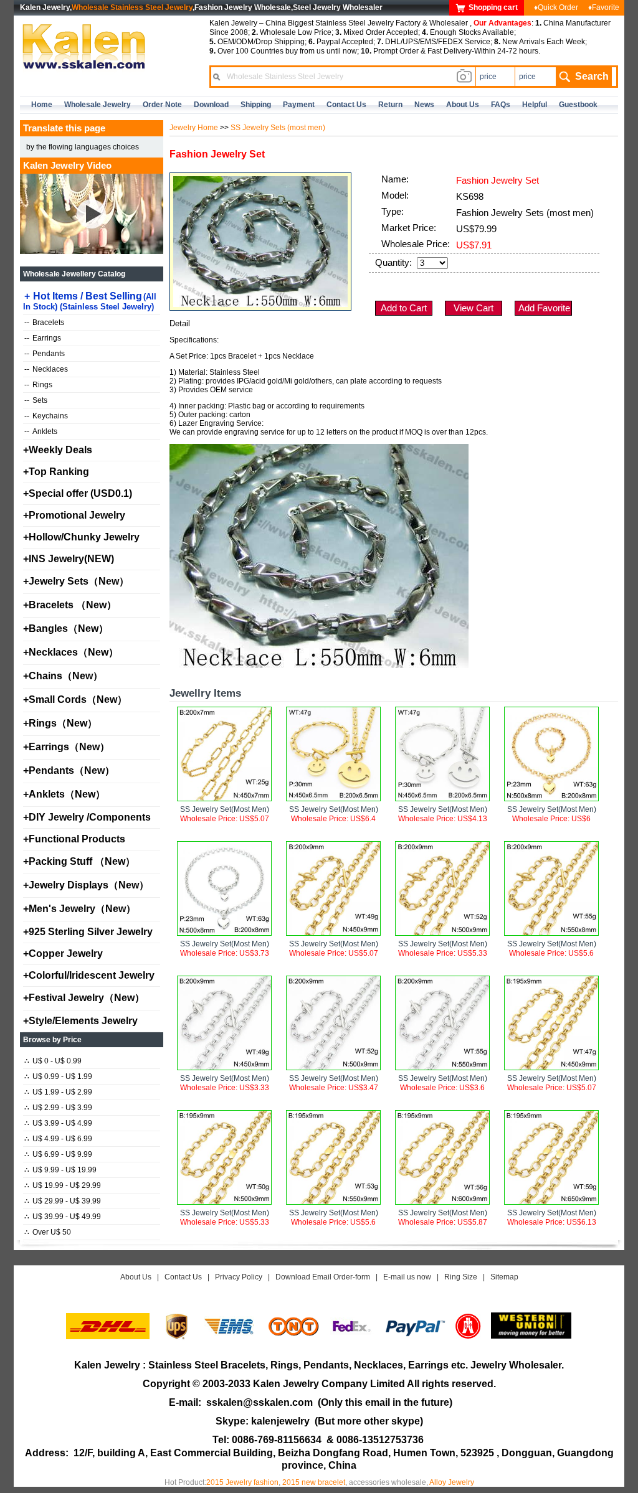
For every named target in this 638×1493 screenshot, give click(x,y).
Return (390, 104)
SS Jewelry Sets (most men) (278, 127)
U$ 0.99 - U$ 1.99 (58, 1076)
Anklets (40, 431)
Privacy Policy (238, 1277)
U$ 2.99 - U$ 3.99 (58, 1107)
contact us (346, 104)
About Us (135, 1277)
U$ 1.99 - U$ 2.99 (58, 1092)
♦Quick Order (556, 7)
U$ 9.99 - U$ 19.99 (60, 1170)
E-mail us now (407, 1277)
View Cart (473, 308)
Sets (35, 400)
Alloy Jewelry (451, 1482)
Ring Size (460, 1277)
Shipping (255, 104)
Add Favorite (544, 308)
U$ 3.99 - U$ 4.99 (58, 1123)
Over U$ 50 (47, 1232)
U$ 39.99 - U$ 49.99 (62, 1216)
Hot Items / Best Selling (89, 301)
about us (462, 104)
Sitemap (504, 1277)
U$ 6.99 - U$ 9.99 (58, 1154)
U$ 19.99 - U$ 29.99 (62, 1185)
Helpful (534, 104)
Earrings (42, 338)
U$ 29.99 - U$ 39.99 (62, 1201)
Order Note (162, 104)
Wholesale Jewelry (97, 104)
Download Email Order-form (322, 1277)
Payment (299, 104)
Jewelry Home (193, 127)
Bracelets (44, 322)
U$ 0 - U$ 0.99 (53, 1061)
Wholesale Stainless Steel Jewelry (132, 7)
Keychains (46, 416)
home (41, 104)
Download (211, 104)
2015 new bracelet (313, 1482)
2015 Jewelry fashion (242, 1482)
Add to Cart (404, 308)
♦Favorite (603, 7)
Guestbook (578, 104)
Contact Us (183, 1277)
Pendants (44, 353)
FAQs (500, 104)
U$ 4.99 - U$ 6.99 (58, 1138)
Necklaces (46, 369)
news (424, 104)
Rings (38, 384)
